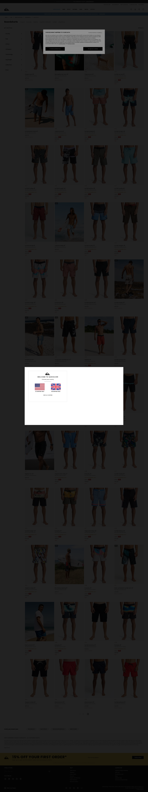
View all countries (47, 395)
